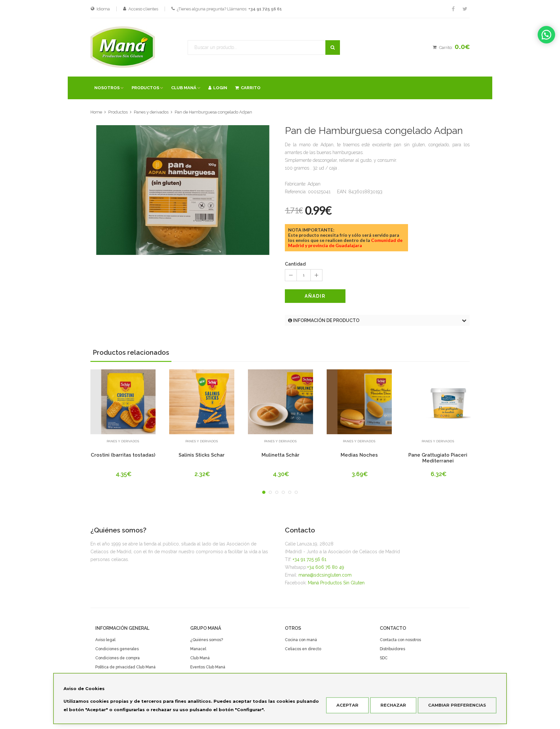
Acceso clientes (143, 8)
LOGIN (219, 87)
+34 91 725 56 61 (309, 559)
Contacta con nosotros (400, 640)
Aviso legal (105, 640)
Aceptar (347, 705)
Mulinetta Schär (280, 455)
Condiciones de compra (117, 658)
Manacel (198, 649)
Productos (118, 112)
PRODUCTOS (145, 87)
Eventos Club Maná (207, 667)
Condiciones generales (117, 649)
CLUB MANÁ (183, 87)
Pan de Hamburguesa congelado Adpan (213, 112)
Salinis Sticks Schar (202, 455)
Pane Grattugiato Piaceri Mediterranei (437, 458)
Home (96, 112)
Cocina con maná (301, 640)
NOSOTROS (107, 87)
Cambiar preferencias (457, 705)
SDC (384, 658)
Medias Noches (359, 455)
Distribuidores (392, 649)
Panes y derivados (151, 112)
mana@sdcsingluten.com (325, 575)
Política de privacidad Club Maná (125, 667)
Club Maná (200, 658)
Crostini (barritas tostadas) (123, 455)
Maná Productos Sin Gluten (336, 582)
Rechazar (393, 705)
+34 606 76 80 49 (325, 567)
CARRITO (250, 87)
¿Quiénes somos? (206, 640)
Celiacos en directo (303, 649)
